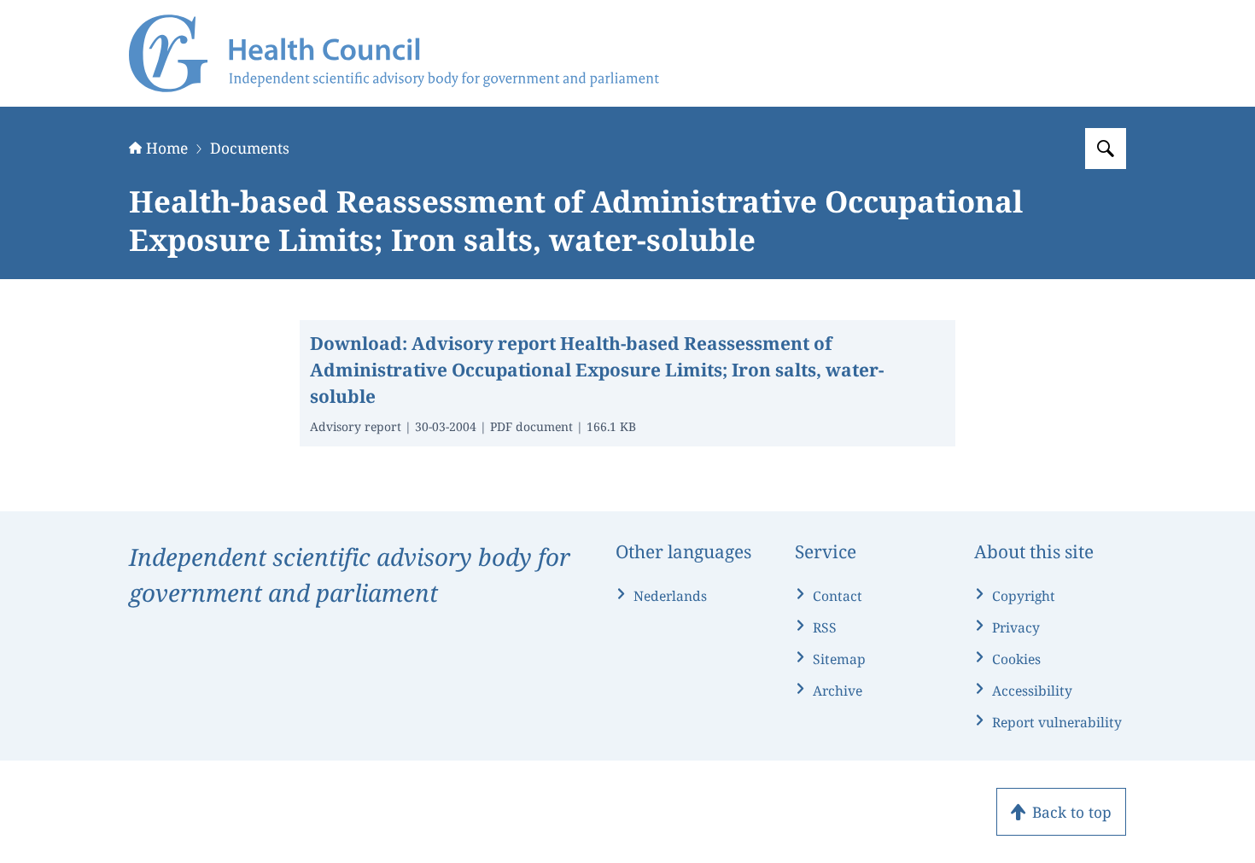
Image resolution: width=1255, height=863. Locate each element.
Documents (249, 147)
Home (167, 147)
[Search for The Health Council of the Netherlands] (1105, 148)
